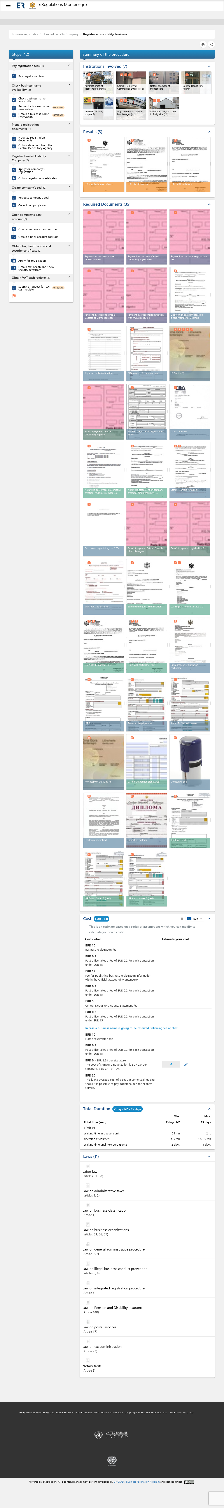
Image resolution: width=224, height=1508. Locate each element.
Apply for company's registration (31, 170)
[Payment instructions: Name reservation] (103, 237)
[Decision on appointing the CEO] (103, 528)
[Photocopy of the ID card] (103, 762)
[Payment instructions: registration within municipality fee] (146, 295)
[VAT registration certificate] (190, 164)
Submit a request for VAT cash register (34, 288)
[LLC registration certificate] (190, 586)
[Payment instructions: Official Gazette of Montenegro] (103, 295)
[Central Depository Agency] (196, 82)
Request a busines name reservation (33, 107)
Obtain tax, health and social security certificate (36, 268)
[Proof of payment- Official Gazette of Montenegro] (146, 529)
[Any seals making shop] (98, 108)
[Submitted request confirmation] (146, 587)
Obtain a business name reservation (33, 115)
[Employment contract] (103, 820)
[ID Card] (189, 353)
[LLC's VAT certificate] (147, 645)
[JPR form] (103, 703)
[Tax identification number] (147, 164)
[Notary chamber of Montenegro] (164, 82)
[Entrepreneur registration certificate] (190, 645)
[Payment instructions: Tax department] (189, 237)
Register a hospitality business (104, 34)
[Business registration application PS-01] (147, 411)
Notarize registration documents (31, 139)
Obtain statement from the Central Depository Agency (35, 146)
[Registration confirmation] (103, 164)
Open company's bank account (38, 229)
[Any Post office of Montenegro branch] (98, 82)
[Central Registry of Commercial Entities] (131, 82)
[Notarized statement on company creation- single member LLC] (147, 470)
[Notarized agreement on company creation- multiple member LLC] (103, 470)
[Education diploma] (146, 820)
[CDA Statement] (189, 412)
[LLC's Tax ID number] (103, 645)
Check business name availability (32, 100)
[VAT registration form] (103, 586)
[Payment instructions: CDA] (146, 237)
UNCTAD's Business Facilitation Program (137, 1481)
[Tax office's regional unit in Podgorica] (164, 108)
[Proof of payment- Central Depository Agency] (103, 412)
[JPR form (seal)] (190, 820)
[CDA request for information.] (147, 353)
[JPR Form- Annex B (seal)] (103, 878)
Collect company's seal (32, 205)
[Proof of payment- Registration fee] (189, 529)
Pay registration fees (31, 76)
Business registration (25, 34)
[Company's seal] (189, 762)
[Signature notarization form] (103, 353)
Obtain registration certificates (37, 178)
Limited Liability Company (61, 34)
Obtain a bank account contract (38, 236)
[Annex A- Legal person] (147, 703)
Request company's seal (33, 197)
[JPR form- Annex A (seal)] (147, 878)
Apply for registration (32, 260)
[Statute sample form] (190, 470)
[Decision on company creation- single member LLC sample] (190, 295)
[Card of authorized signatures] (146, 762)
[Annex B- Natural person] (190, 703)
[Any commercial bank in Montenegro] (131, 108)
